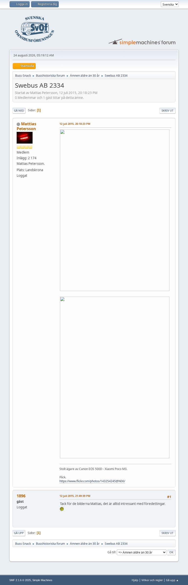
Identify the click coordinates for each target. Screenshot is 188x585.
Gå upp (19, 533)
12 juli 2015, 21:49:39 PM (74, 496)
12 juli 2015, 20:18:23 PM (74, 123)
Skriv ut (167, 110)
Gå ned (19, 110)
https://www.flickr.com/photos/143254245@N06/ (92, 481)
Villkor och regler (152, 580)
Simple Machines (42, 580)
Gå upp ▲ (172, 580)
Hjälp (135, 580)
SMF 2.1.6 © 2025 (20, 580)
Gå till (111, 552)
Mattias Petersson (26, 126)
